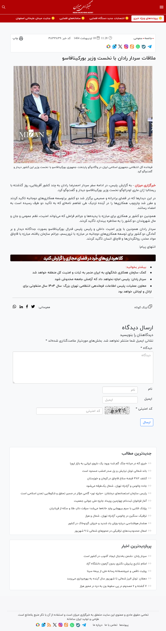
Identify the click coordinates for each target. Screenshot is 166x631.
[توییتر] (120, 48)
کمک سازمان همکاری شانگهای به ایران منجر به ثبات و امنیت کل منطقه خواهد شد (89, 272)
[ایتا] (132, 48)
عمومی (138, 38)
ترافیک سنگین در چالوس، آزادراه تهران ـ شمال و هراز (116, 516)
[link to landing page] (83, 7)
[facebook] (27, 307)
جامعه (148, 38)
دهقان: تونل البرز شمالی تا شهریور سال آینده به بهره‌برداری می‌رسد (107, 579)
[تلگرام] (150, 48)
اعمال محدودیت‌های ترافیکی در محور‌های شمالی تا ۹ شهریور (111, 531)
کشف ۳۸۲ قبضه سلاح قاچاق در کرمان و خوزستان (117, 478)
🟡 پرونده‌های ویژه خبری (147, 18)
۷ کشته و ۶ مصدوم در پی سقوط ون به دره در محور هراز (113, 586)
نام (150, 389)
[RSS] (49, 626)
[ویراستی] (114, 48)
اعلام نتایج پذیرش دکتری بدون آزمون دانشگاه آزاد (116, 564)
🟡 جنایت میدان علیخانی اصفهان (35, 18)
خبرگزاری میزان (145, 185)
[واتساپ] (138, 48)
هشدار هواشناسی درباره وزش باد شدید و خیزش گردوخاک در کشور (107, 523)
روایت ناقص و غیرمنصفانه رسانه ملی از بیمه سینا (117, 571)
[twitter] (33, 307)
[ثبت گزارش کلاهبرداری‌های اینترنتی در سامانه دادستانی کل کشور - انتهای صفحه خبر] (83, 258)
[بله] (144, 48)
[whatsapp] (14, 307)
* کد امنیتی (144, 409)
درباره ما (97, 625)
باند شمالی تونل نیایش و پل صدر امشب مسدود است (114, 471)
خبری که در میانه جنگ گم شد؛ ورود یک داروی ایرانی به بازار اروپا (108, 463)
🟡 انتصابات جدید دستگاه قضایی (109, 18)
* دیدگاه (146, 348)
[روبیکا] (108, 48)
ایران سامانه (74, 619)
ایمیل (148, 399)
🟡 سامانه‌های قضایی (72, 18)
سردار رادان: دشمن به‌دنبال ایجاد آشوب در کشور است (115, 556)
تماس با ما (110, 625)
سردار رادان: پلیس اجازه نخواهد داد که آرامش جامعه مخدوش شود (100, 279)
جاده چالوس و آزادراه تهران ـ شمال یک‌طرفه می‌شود (116, 486)
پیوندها (124, 625)
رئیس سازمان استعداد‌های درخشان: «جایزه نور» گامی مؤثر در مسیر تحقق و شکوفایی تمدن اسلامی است (84, 493)
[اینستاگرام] (126, 48)
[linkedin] (21, 307)
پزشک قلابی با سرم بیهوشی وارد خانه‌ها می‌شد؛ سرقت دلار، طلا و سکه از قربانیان (98, 508)
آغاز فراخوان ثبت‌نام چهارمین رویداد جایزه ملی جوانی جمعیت (110, 501)
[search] (3, 7)
